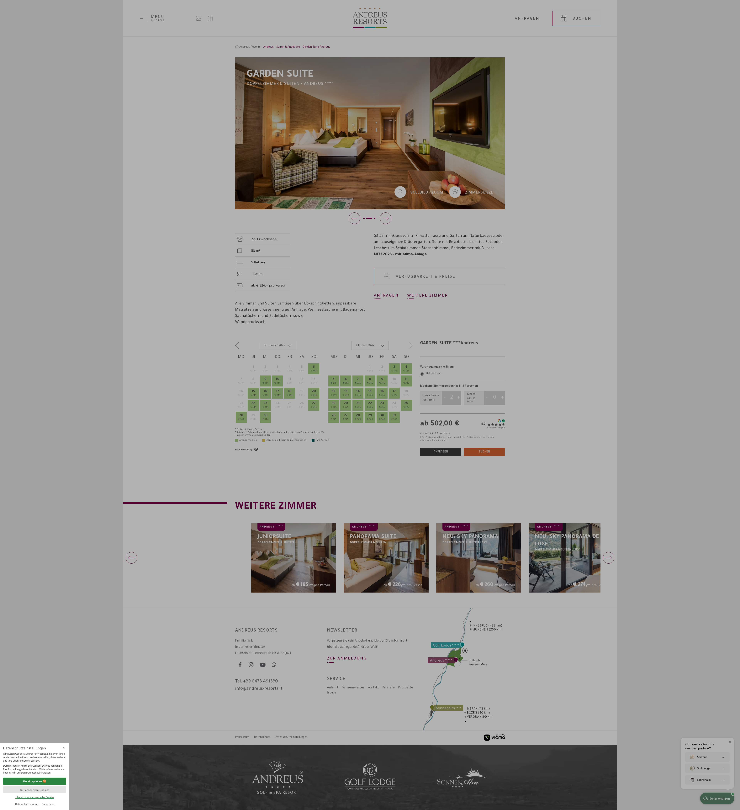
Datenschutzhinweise (26, 804)
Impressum (48, 804)
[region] (34, 763)
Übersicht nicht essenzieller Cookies (34, 797)
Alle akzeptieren (32, 781)
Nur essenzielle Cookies (34, 789)
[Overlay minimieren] (64, 748)
